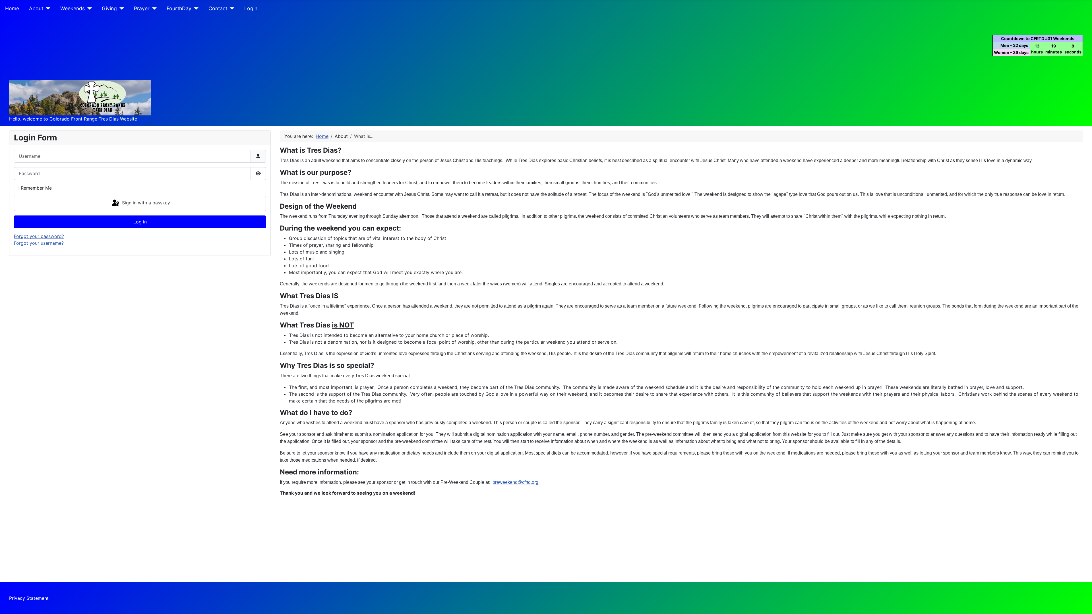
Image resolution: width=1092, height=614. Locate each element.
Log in (140, 222)
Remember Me (36, 188)
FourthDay (179, 8)
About (36, 8)
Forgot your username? (39, 243)
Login (250, 8)
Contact (217, 8)
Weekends (72, 8)
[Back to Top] (1082, 603)
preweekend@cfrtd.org (515, 482)
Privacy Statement (29, 598)
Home (12, 8)
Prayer (142, 8)
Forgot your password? (39, 236)
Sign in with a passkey (145, 203)
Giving (109, 8)
